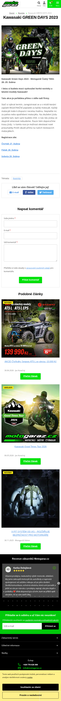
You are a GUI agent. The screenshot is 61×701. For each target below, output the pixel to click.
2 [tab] (7, 591)
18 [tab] (21, 595)
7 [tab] (29, 591)
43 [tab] (21, 605)
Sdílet (30, 192)
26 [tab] (56, 595)
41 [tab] (12, 605)
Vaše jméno (10, 218)
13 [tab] (56, 591)
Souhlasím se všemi (30, 687)
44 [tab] (25, 605)
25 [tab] (52, 595)
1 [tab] (3, 591)
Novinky (21, 13)
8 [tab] (34, 591)
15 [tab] (7, 595)
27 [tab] (3, 600)
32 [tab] (25, 600)
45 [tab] (29, 605)
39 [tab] (56, 600)
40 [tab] (7, 605)
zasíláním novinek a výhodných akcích (42, 620)
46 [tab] (34, 605)
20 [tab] (29, 595)
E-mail (15, 192)
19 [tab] (25, 595)
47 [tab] (38, 605)
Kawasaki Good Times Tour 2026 (30, 446)
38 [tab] (52, 600)
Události (8, 387)
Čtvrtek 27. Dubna (10, 143)
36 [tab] (43, 600)
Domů (11, 13)
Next (58, 583)
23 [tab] (43, 595)
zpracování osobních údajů (38, 268)
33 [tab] (29, 600)
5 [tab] (21, 591)
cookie (29, 677)
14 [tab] (3, 595)
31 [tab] (21, 600)
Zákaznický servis (9, 638)
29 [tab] (12, 600)
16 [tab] (12, 595)
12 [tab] (52, 591)
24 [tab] (47, 595)
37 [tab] (47, 600)
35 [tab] (38, 600)
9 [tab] (38, 591)
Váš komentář (11, 242)
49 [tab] (47, 605)
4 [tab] (16, 591)
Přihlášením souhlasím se (31, 620)
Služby (4, 653)
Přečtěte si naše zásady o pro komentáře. (28, 270)
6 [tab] (25, 591)
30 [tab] (16, 600)
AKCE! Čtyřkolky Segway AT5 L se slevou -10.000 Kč (31, 361)
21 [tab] (34, 595)
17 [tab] (16, 595)
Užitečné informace (10, 645)
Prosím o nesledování (31, 695)
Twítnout (47, 192)
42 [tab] (16, 605)
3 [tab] (12, 591)
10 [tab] (43, 591)
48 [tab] (43, 605)
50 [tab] (52, 605)
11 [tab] (47, 591)
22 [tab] (38, 595)
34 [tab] (34, 600)
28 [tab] (7, 600)
